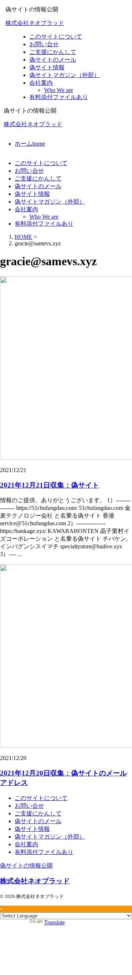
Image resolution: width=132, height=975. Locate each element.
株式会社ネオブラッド (35, 23)
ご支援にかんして (38, 178)
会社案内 (26, 209)
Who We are (43, 216)
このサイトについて (41, 163)
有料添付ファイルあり (44, 223)
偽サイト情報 (32, 194)
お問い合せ (29, 171)
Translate (54, 922)
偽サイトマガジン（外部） (50, 201)
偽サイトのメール (38, 186)
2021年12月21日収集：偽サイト (49, 485)
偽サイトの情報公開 (26, 865)
